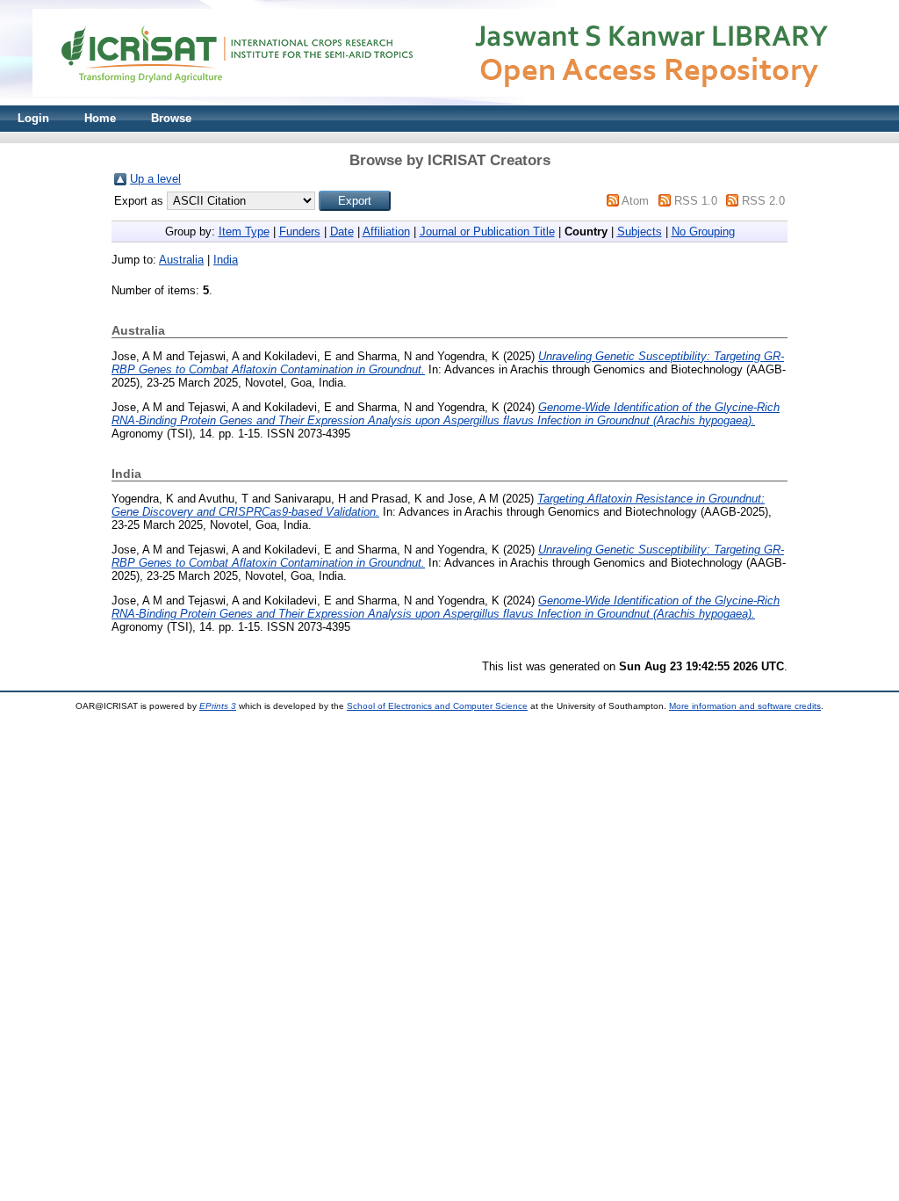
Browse (171, 118)
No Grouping (703, 231)
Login (33, 118)
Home (100, 118)
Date (342, 231)
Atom (635, 200)
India (225, 259)
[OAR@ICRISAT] (449, 101)
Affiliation (386, 231)
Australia (181, 259)
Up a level (155, 178)
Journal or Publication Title (487, 231)
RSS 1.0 (695, 200)
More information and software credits (745, 706)
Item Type (244, 231)
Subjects (639, 231)
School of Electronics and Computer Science (437, 706)
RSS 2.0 (763, 200)
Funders (299, 231)
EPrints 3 (217, 706)
